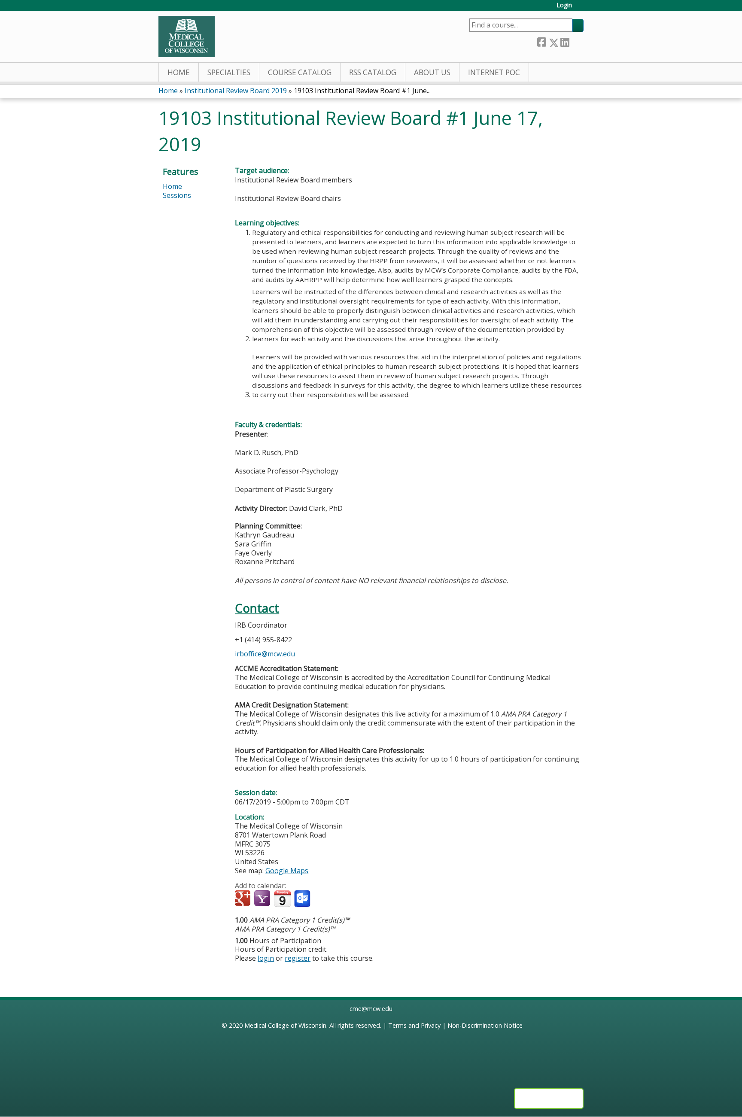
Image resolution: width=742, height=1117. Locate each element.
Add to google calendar (243, 899)
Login (564, 5)
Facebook (541, 41)
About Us (432, 72)
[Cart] (581, 8)
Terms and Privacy (414, 1025)
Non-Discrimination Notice (485, 1025)
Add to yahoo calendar (263, 899)
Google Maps (286, 870)
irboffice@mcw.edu (265, 654)
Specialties (228, 72)
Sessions (177, 195)
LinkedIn (564, 41)
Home (178, 72)
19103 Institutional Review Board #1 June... (362, 90)
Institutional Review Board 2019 (236, 90)
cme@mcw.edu (371, 1009)
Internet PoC (494, 72)
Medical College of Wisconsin (285, 1025)
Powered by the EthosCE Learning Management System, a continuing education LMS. (549, 1098)
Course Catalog (299, 72)
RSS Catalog (372, 72)
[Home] (186, 36)
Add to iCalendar (282, 898)
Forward (576, 41)
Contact (257, 608)
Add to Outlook (303, 899)
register (297, 958)
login (266, 958)
